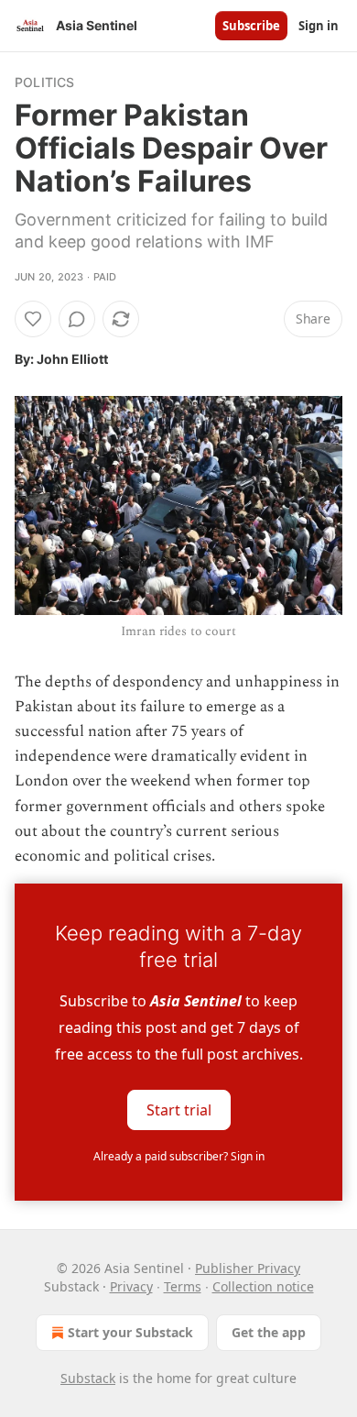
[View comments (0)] (77, 319)
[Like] (33, 319)
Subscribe (251, 25)
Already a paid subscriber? (179, 1156)
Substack (87, 1378)
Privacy (131, 1286)
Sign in (318, 25)
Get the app (269, 1332)
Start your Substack (130, 1332)
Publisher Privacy (247, 1268)
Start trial (178, 1110)
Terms (182, 1286)
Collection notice (263, 1286)
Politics (45, 82)
